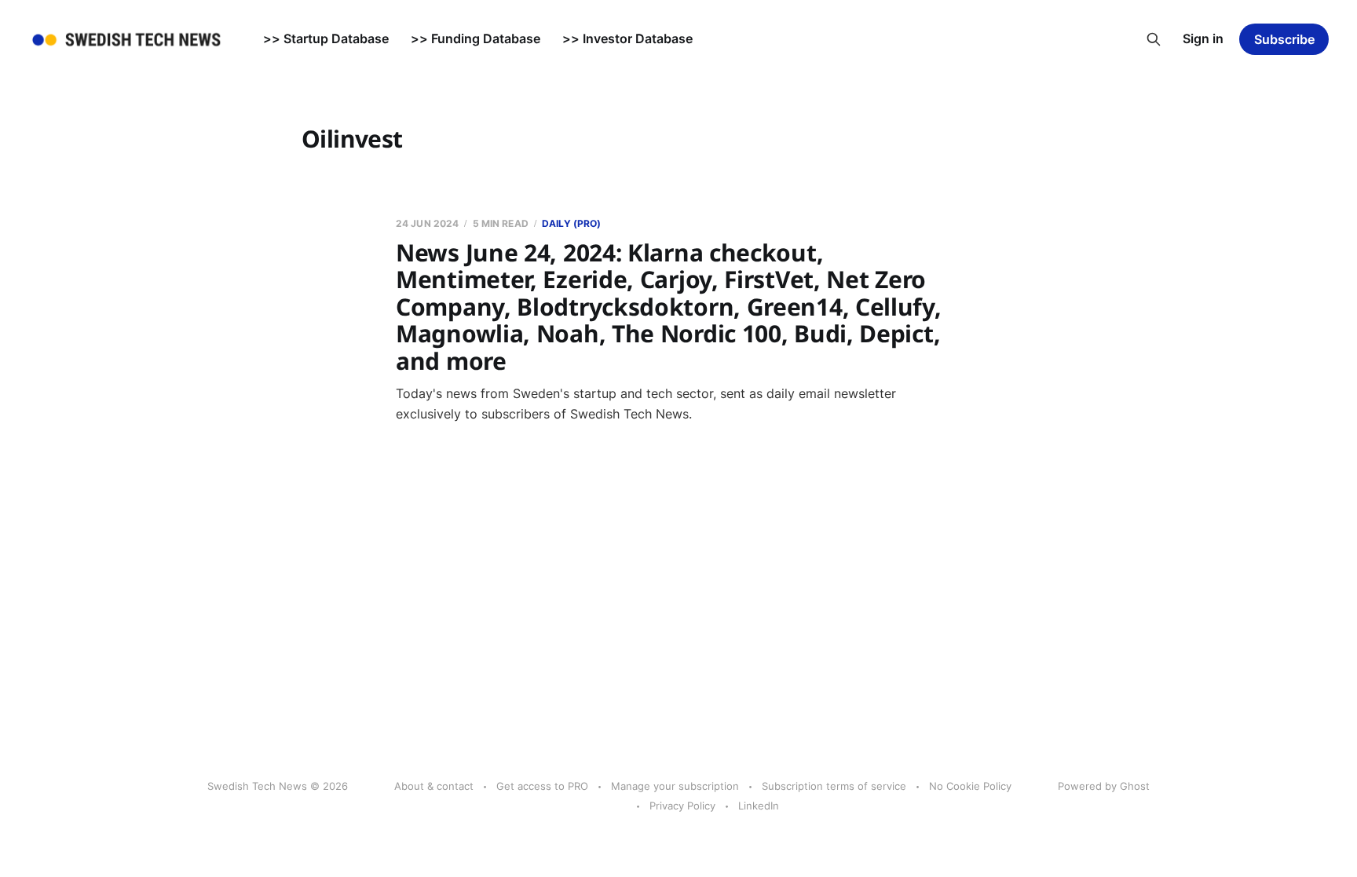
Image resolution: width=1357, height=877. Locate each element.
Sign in (1203, 38)
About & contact (434, 786)
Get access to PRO (542, 786)
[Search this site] (1153, 39)
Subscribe (1284, 39)
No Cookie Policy (970, 786)
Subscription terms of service (834, 786)
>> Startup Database (326, 38)
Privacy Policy (682, 805)
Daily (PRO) (571, 223)
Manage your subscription (675, 786)
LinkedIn (758, 805)
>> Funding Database (475, 38)
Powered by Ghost (1104, 786)
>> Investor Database (627, 38)
